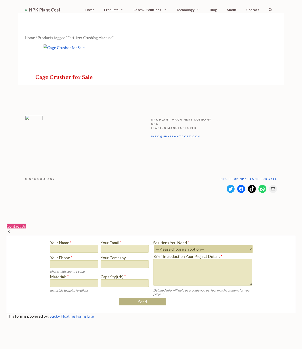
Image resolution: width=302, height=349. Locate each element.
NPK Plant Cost (45, 9)
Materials (59, 276)
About (232, 10)
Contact (252, 10)
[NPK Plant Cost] (26, 10)
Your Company (113, 257)
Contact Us (16, 226)
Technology (185, 10)
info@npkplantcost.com (176, 136)
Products (111, 10)
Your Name (60, 242)
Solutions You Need (170, 242)
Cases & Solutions (147, 10)
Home (89, 10)
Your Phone (61, 257)
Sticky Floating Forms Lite (72, 316)
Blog (213, 10)
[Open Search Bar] (270, 10)
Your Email (110, 242)
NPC (224, 178)
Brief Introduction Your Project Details (187, 256)
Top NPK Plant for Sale (254, 178)
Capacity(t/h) (113, 276)
